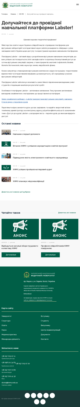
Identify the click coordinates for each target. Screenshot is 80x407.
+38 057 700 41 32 (9, 376)
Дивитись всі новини (67, 213)
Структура (6, 321)
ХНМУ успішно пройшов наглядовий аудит (32, 169)
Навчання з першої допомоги (26, 134)
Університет (7, 316)
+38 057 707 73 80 (9, 370)
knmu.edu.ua (27, 293)
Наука (4, 330)
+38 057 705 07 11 (8, 356)
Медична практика (9, 335)
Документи (45, 335)
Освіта (4, 325)
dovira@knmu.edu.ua (10, 383)
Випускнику (45, 325)
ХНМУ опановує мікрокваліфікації (28, 181)
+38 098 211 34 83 (9, 363)
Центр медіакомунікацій (50, 330)
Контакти (44, 339)
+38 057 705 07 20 (23, 364)
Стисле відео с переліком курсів (15, 102)
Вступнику (45, 316)
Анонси (4, 242)
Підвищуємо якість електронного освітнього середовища (40, 158)
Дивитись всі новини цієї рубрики (16, 192)
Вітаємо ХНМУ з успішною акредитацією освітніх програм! (40, 146)
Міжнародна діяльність (11, 339)
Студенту (45, 321)
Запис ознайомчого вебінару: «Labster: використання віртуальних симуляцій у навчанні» (37, 99)
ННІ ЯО (4, 34)
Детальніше (11, 255)
